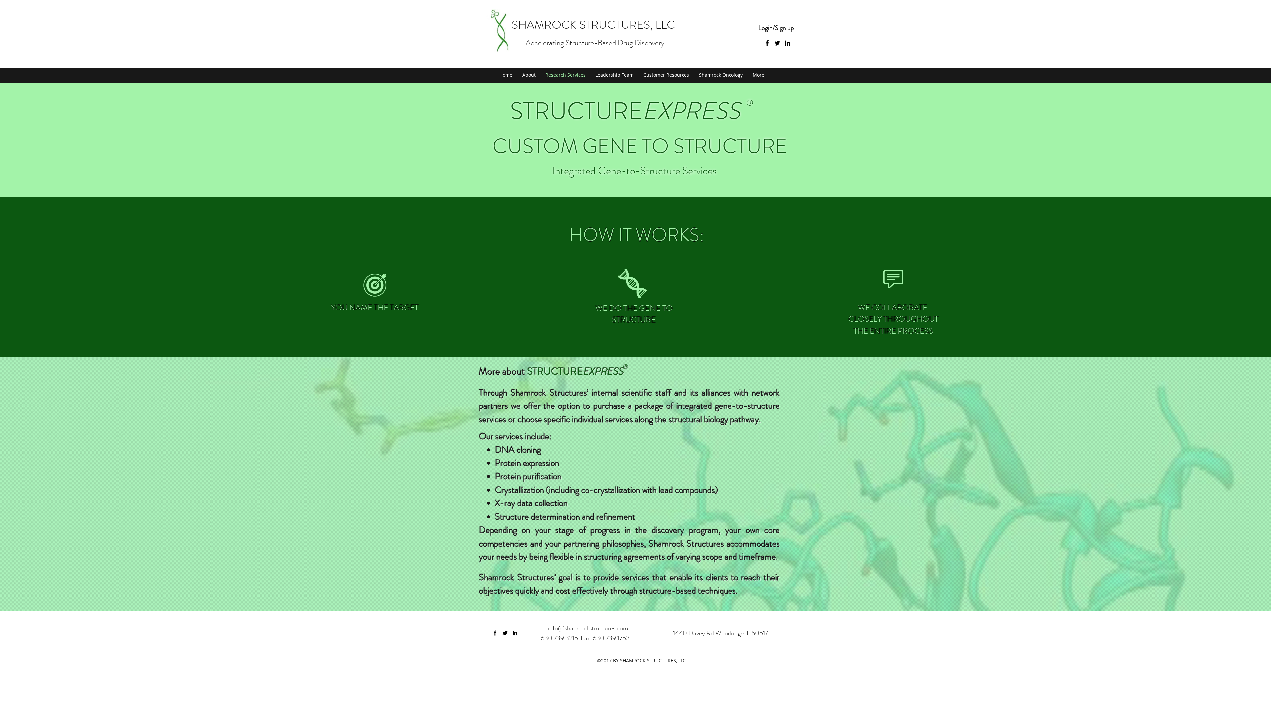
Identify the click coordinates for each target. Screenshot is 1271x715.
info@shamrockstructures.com (588, 628)
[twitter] (505, 633)
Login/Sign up (776, 28)
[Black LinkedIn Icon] (787, 43)
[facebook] (495, 633)
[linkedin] (515, 633)
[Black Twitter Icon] (777, 43)
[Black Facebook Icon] (767, 43)
